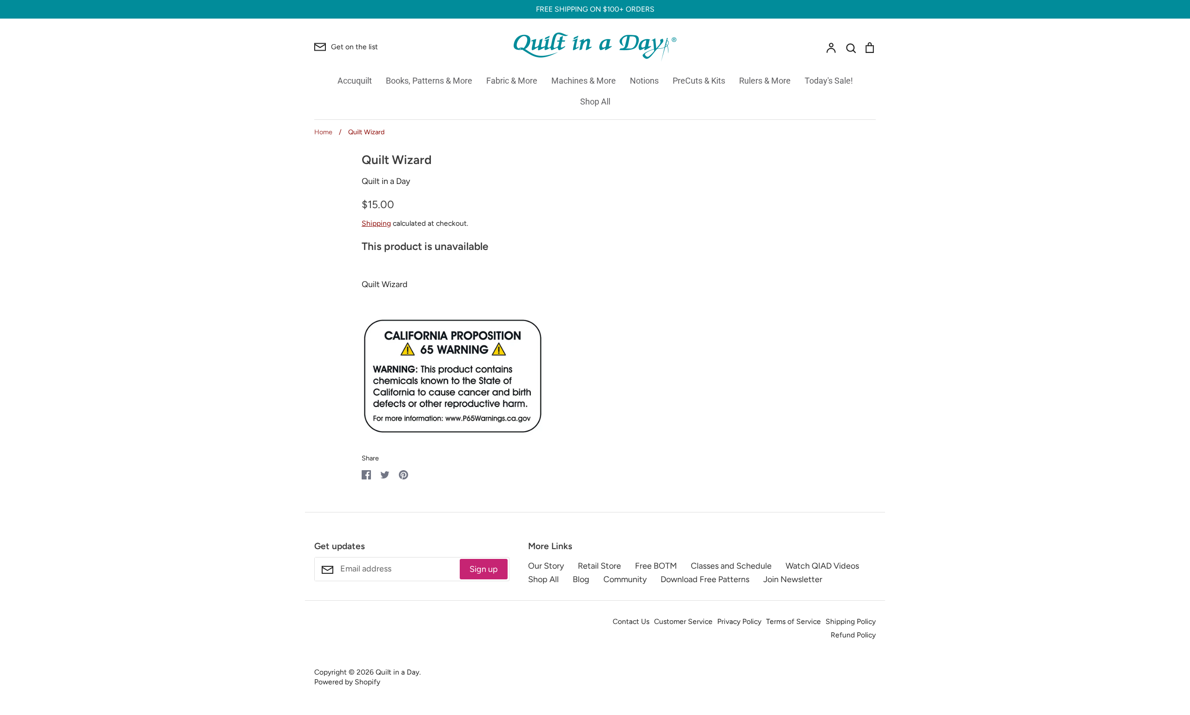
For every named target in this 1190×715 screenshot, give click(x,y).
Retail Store (599, 566)
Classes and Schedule (731, 566)
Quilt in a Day (386, 181)
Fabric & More (511, 80)
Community (625, 579)
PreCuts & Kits (699, 80)
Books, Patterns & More (429, 80)
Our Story (546, 566)
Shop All (595, 101)
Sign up (483, 569)
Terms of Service (793, 621)
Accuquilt (354, 80)
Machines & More (583, 80)
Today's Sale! (829, 80)
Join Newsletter (792, 579)
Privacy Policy (739, 621)
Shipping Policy (851, 621)
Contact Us (631, 621)
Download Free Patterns (705, 579)
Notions (644, 80)
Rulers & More (765, 80)
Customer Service (683, 621)
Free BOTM (656, 566)
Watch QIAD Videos (822, 566)
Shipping (376, 223)
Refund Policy (853, 634)
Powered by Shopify (347, 681)
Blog (581, 579)
